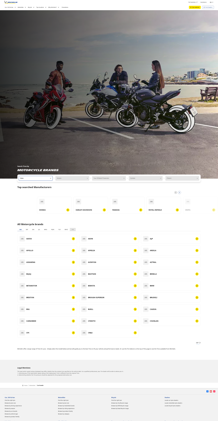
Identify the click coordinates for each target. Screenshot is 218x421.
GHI (33, 229)
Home (26, 385)
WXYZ (66, 229)
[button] (50, 178)
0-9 (73, 229)
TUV (59, 229)
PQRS (52, 229)
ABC (20, 229)
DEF (27, 229)
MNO (45, 229)
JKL (39, 229)
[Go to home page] (11, 2)
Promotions (65, 7)
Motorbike (32, 385)
